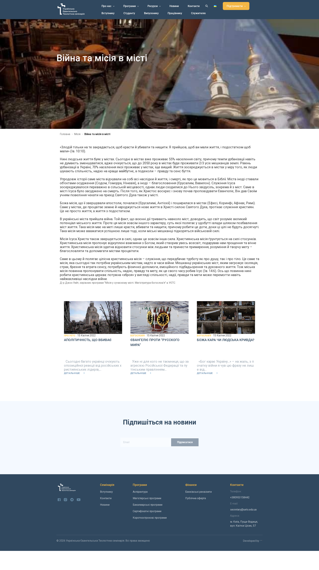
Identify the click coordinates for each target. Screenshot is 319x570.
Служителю (198, 13)
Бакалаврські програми (147, 504)
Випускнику (151, 13)
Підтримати (235, 6)
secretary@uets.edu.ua (243, 506)
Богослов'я (137, 335)
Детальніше (72, 373)
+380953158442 (240, 494)
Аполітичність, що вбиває (87, 340)
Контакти (194, 6)
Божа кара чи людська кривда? (225, 340)
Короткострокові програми (150, 517)
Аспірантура (140, 491)
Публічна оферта (195, 498)
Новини (174, 6)
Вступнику (108, 13)
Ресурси (153, 6)
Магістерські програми (147, 498)
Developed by (251, 540)
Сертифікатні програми (147, 511)
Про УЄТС (69, 335)
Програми (129, 6)
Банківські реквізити (198, 491)
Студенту (129, 13)
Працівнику (175, 13)
